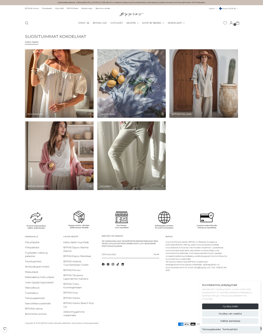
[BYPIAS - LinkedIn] (123, 265)
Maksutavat (31, 271)
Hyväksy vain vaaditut (230, 313)
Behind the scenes (35, 313)
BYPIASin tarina (33, 308)
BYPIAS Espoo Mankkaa (77, 256)
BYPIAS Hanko (71, 298)
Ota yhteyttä (32, 242)
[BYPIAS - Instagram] (113, 265)
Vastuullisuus (32, 287)
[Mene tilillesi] (230, 23)
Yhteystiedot (32, 247)
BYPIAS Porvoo (72, 270)
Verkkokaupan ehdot (37, 266)
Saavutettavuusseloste (38, 303)
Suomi (212, 8)
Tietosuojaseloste (35, 298)
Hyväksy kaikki (230, 306)
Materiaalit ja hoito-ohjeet (39, 277)
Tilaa (156, 254)
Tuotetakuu (31, 292)
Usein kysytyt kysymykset (39, 282)
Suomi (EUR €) (229, 8)
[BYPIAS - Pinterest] (108, 265)
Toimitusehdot (230, 329)
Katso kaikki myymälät (76, 242)
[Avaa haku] (27, 23)
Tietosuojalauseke (211, 329)
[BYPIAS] (131, 14)
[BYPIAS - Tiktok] (118, 265)
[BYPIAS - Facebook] (103, 265)
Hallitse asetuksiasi (230, 321)
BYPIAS (44, 323)
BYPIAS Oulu (70, 292)
